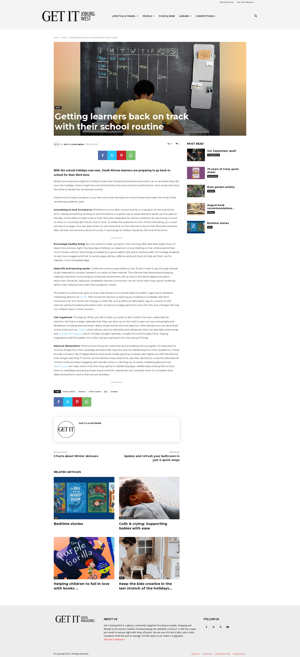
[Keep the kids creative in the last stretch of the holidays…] (149, 558)
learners (82, 391)
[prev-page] (189, 239)
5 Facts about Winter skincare (76, 456)
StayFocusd (61, 366)
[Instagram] (213, 627)
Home (56, 37)
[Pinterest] (121, 155)
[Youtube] (227, 627)
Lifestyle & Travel (124, 16)
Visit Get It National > (245, 2)
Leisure (184, 16)
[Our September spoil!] (196, 155)
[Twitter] (112, 155)
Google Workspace (70, 333)
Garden (211, 191)
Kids (64, 37)
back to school (69, 391)
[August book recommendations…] (196, 209)
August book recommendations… (220, 207)
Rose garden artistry (221, 187)
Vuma (83, 296)
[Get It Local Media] (57, 144)
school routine (95, 391)
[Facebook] (102, 155)
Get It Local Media (74, 144)
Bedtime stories (68, 524)
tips (105, 391)
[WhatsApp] (130, 155)
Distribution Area (227, 2)
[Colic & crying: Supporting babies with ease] (149, 498)
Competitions (205, 16)
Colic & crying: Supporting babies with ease (143, 526)
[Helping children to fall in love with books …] (84, 558)
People (147, 16)
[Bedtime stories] (84, 498)
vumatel (114, 391)
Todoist (82, 329)
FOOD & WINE (167, 16)
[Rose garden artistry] (196, 191)
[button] (255, 16)
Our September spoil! (221, 150)
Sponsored (212, 176)
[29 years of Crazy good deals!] (196, 173)
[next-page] (194, 239)
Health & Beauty (126, 518)
